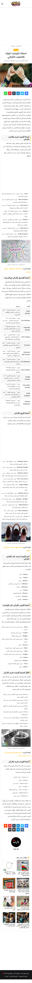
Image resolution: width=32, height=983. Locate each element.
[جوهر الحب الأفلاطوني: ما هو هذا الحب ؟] (9, 917)
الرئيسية (18, 46)
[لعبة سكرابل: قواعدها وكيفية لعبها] (9, 883)
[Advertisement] (16, 25)
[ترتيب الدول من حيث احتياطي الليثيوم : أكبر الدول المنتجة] (23, 865)
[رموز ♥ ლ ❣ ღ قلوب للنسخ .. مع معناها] (9, 865)
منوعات (13, 46)
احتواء (8, 973)
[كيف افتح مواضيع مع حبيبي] (9, 901)
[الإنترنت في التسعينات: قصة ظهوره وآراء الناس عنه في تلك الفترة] (23, 917)
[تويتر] (22, 93)
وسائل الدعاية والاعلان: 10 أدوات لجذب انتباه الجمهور (23, 891)
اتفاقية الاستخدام (14, 976)
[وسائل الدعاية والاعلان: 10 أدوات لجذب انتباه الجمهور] (23, 883)
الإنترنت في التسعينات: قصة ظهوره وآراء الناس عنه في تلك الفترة (23, 925)
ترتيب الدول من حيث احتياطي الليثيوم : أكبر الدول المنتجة (23, 873)
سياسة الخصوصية (23, 976)
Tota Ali (16, 849)
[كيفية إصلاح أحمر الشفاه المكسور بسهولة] (23, 901)
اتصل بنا (7, 976)
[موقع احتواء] (19, 3)
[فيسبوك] (26, 93)
